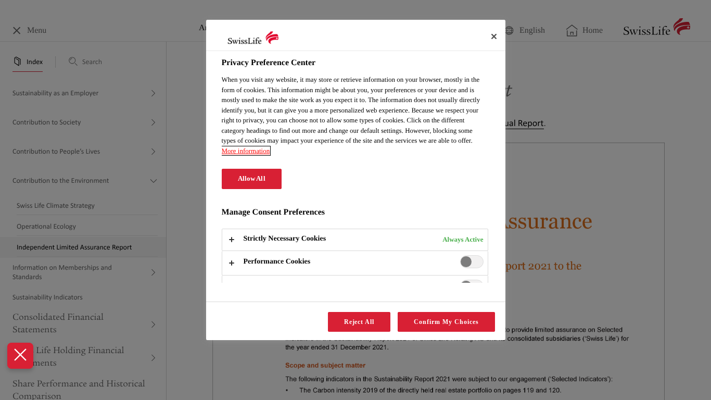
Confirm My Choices (446, 322)
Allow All (251, 178)
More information (246, 151)
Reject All (359, 322)
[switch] (472, 261)
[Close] (494, 36)
